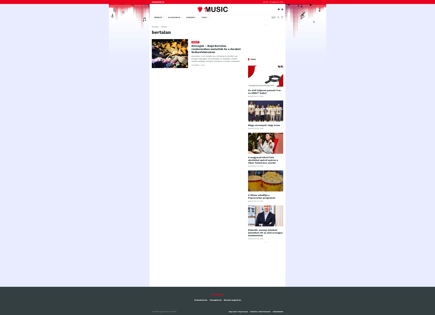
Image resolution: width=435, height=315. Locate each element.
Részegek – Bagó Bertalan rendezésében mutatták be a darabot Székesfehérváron (216, 49)
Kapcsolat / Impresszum (238, 312)
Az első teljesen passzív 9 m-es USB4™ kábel (265, 91)
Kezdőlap (155, 27)
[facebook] (279, 9)
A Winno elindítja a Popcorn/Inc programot (261, 196)
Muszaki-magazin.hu (232, 300)
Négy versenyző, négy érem (264, 125)
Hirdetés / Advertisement (260, 312)
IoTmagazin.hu (216, 300)
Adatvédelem (278, 312)
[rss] (282, 9)
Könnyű (195, 42)
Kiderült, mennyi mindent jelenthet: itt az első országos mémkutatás (265, 233)
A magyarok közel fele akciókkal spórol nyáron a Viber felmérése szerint (263, 160)
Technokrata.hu (200, 300)
